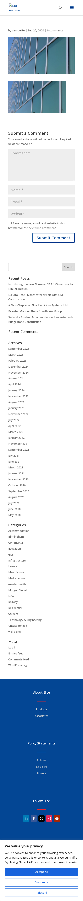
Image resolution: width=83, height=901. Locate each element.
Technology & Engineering (25, 620)
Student (13, 614)
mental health (17, 584)
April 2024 (14, 384)
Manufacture (16, 572)
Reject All (41, 892)
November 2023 (18, 396)
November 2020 (18, 479)
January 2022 (16, 438)
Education (14, 548)
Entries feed (15, 653)
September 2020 (18, 491)
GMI (11, 554)
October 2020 (17, 485)
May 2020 (14, 515)
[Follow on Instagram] (49, 818)
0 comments (55, 30)
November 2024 (18, 372)
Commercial (15, 542)
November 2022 (18, 414)
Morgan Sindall (17, 590)
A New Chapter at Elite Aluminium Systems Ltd (38, 305)
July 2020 (13, 503)
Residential (15, 608)
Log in (12, 647)
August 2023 (16, 402)
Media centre (16, 578)
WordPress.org (17, 665)
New (11, 596)
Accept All (41, 872)
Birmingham (16, 536)
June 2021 (14, 461)
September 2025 (18, 348)
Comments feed (18, 659)
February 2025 (17, 360)
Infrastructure (17, 560)
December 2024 (18, 366)
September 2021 (18, 449)
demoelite (18, 30)
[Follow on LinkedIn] (26, 818)
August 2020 (16, 497)
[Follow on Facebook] (34, 818)
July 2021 (13, 455)
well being (14, 631)
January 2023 (16, 408)
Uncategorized (17, 625)
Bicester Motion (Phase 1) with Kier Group (35, 311)
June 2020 (14, 509)
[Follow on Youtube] (57, 818)
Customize (41, 882)
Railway (13, 602)
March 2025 (15, 354)
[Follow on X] (41, 818)
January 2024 (16, 390)
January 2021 (16, 473)
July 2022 (13, 420)
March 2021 (15, 467)
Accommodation (18, 531)
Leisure (12, 566)
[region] (41, 870)
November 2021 (18, 443)
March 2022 (15, 432)
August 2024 (16, 378)
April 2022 (14, 426)
